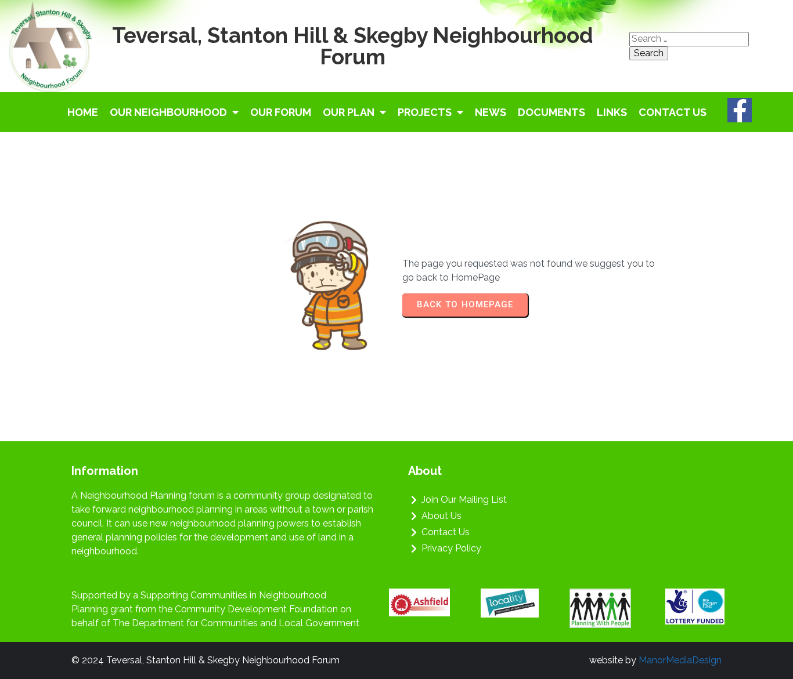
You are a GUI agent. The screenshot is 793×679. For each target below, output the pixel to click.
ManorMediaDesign (680, 660)
